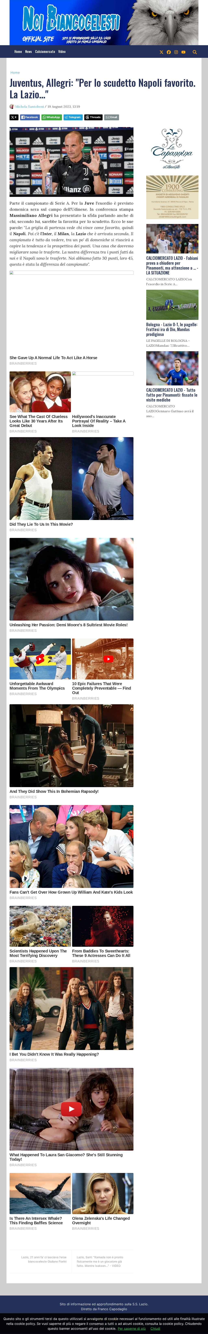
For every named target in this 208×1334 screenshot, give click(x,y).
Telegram (75, 117)
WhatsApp (53, 117)
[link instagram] (176, 51)
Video (62, 51)
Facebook (31, 117)
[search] (194, 51)
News (28, 51)
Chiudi (155, 1328)
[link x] (161, 51)
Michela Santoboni (29, 106)
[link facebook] (168, 51)
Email (113, 117)
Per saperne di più (132, 1328)
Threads (95, 117)
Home (18, 51)
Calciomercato (45, 51)
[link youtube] (183, 51)
